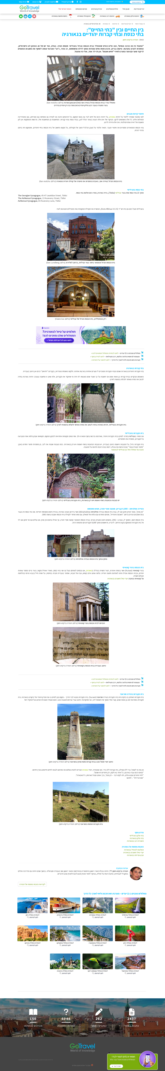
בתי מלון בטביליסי (137, 835)
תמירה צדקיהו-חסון (130, 39)
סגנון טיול (125, 9)
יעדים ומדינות (139, 9)
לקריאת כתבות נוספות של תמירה (32, 884)
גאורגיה (105, 24)
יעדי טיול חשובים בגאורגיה (117, 578)
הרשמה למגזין (50, 2)
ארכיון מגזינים (96, 9)
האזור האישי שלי (64, 9)
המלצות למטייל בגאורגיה (134, 849)
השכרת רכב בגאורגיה (135, 841)
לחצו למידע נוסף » (97, 356)
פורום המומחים (81, 9)
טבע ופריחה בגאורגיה (135, 855)
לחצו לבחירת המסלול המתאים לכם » (104, 353)
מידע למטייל (67, 2)
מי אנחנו (35, 2)
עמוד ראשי (139, 24)
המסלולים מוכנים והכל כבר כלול (122, 1058)
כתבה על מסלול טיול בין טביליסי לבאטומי (127, 449)
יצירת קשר (23, 2)
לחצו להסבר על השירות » (100, 360)
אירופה (114, 24)
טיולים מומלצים (112, 9)
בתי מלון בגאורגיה (137, 838)
